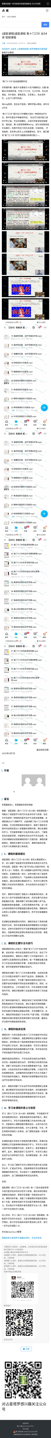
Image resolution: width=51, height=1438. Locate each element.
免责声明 (25, 1423)
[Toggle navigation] (47, 10)
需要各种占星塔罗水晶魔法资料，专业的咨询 (21, 1238)
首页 (3, 17)
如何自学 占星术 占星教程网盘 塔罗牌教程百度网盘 (24, 49)
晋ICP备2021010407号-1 (25, 1426)
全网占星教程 (31, 43)
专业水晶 (25, 1429)
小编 (3, 43)
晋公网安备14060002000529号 (26, 1432)
